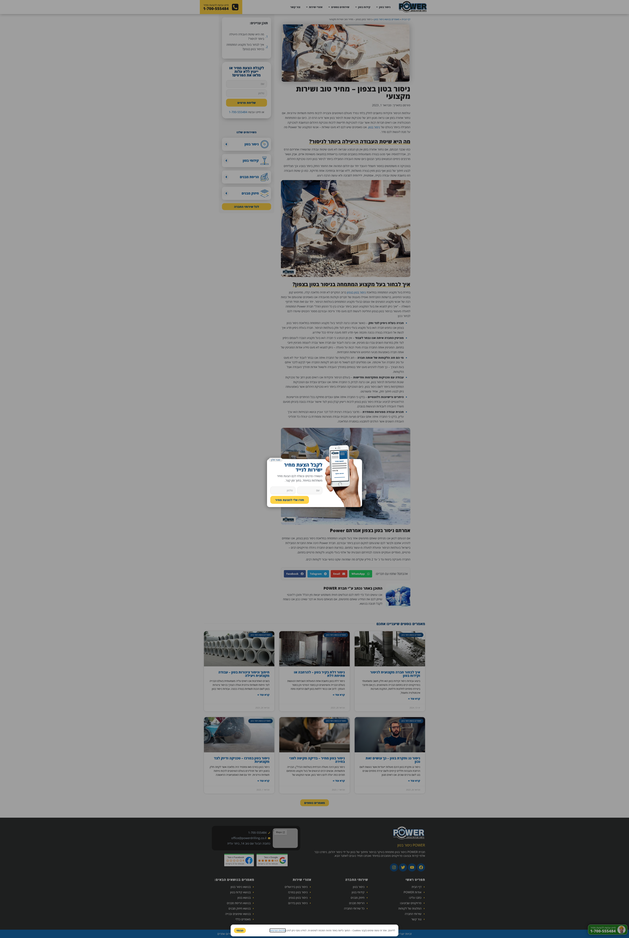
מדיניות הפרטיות (277, 930)
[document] (314, 469)
